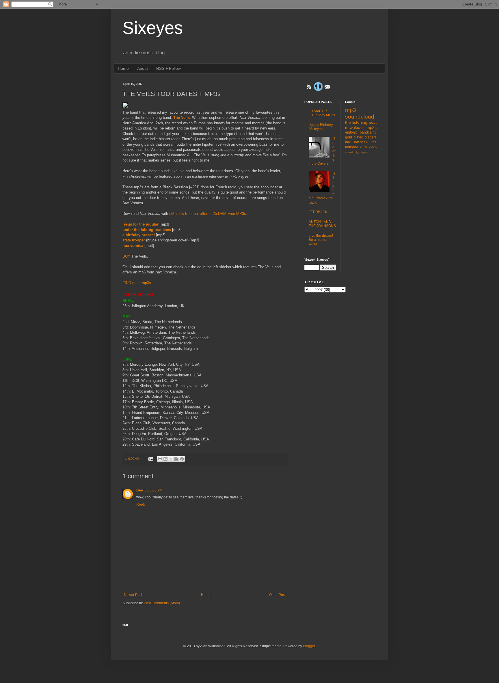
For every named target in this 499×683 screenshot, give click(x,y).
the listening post (361, 122)
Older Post (277, 595)
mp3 (350, 110)
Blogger (309, 646)
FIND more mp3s (136, 283)
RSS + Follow (168, 68)
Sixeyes (152, 27)
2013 (363, 147)
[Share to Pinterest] (182, 459)
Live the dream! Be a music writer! (321, 240)
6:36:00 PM (154, 490)
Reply (141, 504)
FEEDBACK (318, 212)
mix (348, 142)
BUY (126, 256)
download (354, 127)
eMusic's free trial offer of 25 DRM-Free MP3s (207, 213)
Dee (139, 490)
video (373, 147)
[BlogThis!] (165, 459)
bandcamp (368, 132)
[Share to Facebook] (176, 459)
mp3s (371, 127)
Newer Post (133, 595)
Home (123, 68)
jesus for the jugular (140, 224)
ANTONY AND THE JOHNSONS (322, 224)
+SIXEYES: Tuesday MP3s (323, 113)
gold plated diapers (361, 137)
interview (361, 142)
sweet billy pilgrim (356, 152)
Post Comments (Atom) (162, 603)
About (142, 68)
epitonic (351, 132)
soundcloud (359, 117)
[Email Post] (150, 458)
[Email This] (160, 459)
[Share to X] (171, 459)
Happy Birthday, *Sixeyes (321, 127)
